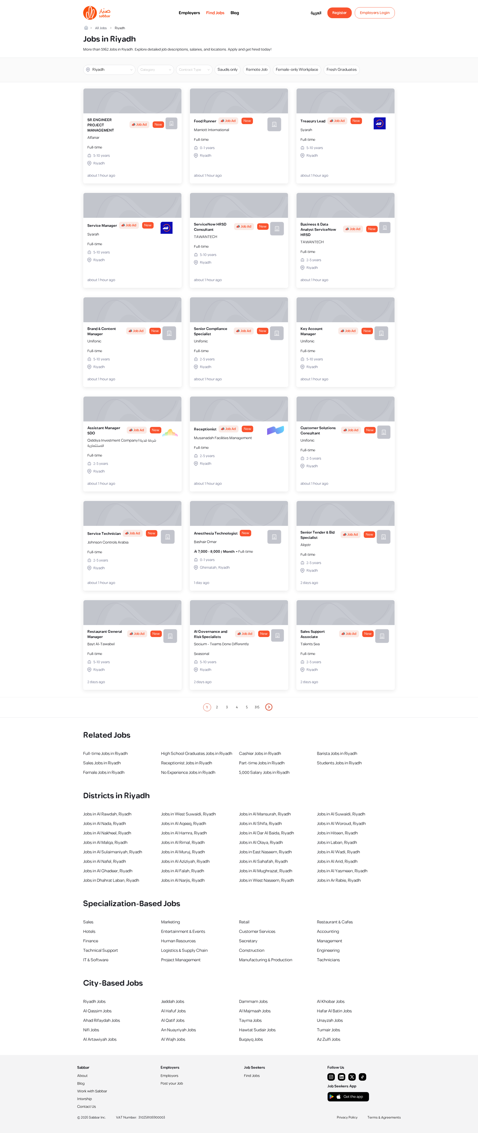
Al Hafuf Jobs (173, 1011)
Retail (244, 922)
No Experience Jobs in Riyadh (188, 772)
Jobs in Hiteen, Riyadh (337, 833)
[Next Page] (269, 707)
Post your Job (172, 1083)
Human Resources (178, 941)
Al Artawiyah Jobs (100, 1039)
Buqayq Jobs (251, 1039)
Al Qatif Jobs (172, 1020)
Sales (88, 922)
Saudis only (228, 70)
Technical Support (100, 950)
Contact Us (86, 1106)
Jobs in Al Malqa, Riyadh (105, 842)
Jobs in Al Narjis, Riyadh (183, 880)
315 (257, 707)
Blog (235, 13)
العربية (316, 13)
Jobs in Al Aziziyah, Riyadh (185, 861)
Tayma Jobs (250, 1020)
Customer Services (257, 931)
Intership (84, 1099)
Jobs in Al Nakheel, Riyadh (107, 833)
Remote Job (256, 70)
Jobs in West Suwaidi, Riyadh (188, 814)
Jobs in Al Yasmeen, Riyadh (342, 871)
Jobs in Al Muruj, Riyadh (183, 852)
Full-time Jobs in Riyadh (105, 753)
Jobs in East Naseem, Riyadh (265, 852)
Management (329, 941)
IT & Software (95, 960)
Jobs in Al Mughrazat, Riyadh (265, 871)
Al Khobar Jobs (331, 1001)
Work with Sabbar (92, 1091)
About (82, 1075)
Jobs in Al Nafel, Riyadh (104, 861)
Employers (189, 13)
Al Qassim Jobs (97, 1011)
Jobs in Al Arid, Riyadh (337, 861)
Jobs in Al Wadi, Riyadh (338, 852)
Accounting (328, 931)
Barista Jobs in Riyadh (337, 753)
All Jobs (101, 28)
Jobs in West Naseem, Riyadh (266, 880)
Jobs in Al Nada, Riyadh (104, 823)
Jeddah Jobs (172, 1001)
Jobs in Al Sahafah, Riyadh (263, 861)
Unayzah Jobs (330, 1020)
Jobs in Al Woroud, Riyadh (341, 823)
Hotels (89, 931)
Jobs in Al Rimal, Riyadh (183, 842)
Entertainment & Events (183, 931)
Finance (90, 941)
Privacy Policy (347, 1117)
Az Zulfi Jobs (328, 1039)
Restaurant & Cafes (335, 922)
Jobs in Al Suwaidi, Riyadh (341, 814)
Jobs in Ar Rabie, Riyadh (339, 880)
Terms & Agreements (384, 1117)
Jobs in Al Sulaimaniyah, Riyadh (112, 852)
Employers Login (375, 13)
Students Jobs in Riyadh (339, 763)
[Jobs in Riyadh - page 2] (269, 707)
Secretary (248, 941)
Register (339, 13)
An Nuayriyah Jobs (178, 1030)
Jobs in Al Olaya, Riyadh (261, 842)
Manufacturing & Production (265, 960)
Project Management (181, 960)
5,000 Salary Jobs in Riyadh (264, 772)
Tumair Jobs (328, 1030)
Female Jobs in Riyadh (103, 772)
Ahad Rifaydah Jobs (101, 1020)
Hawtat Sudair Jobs (257, 1030)
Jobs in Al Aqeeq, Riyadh (183, 823)
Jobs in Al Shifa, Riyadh (260, 823)
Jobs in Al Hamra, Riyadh (184, 833)
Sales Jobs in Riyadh (102, 763)
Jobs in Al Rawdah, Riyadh (107, 814)
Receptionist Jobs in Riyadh (186, 763)
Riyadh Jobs (94, 1001)
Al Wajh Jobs (173, 1039)
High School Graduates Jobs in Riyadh (196, 753)
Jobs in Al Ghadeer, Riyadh (107, 871)
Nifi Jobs (91, 1030)
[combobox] (160, 70)
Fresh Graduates (342, 70)
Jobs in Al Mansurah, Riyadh (265, 814)
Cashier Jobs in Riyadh (260, 753)
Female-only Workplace (297, 70)
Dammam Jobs (253, 1001)
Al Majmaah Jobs (255, 1011)
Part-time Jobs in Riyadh (262, 763)
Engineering (328, 950)
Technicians (328, 960)
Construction (251, 950)
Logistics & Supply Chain (184, 950)
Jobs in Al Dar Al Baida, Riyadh (266, 833)
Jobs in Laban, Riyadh (337, 842)
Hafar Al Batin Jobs (334, 1011)
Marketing (170, 922)
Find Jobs (215, 13)
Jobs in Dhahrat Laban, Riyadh (111, 880)
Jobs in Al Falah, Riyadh (182, 871)
